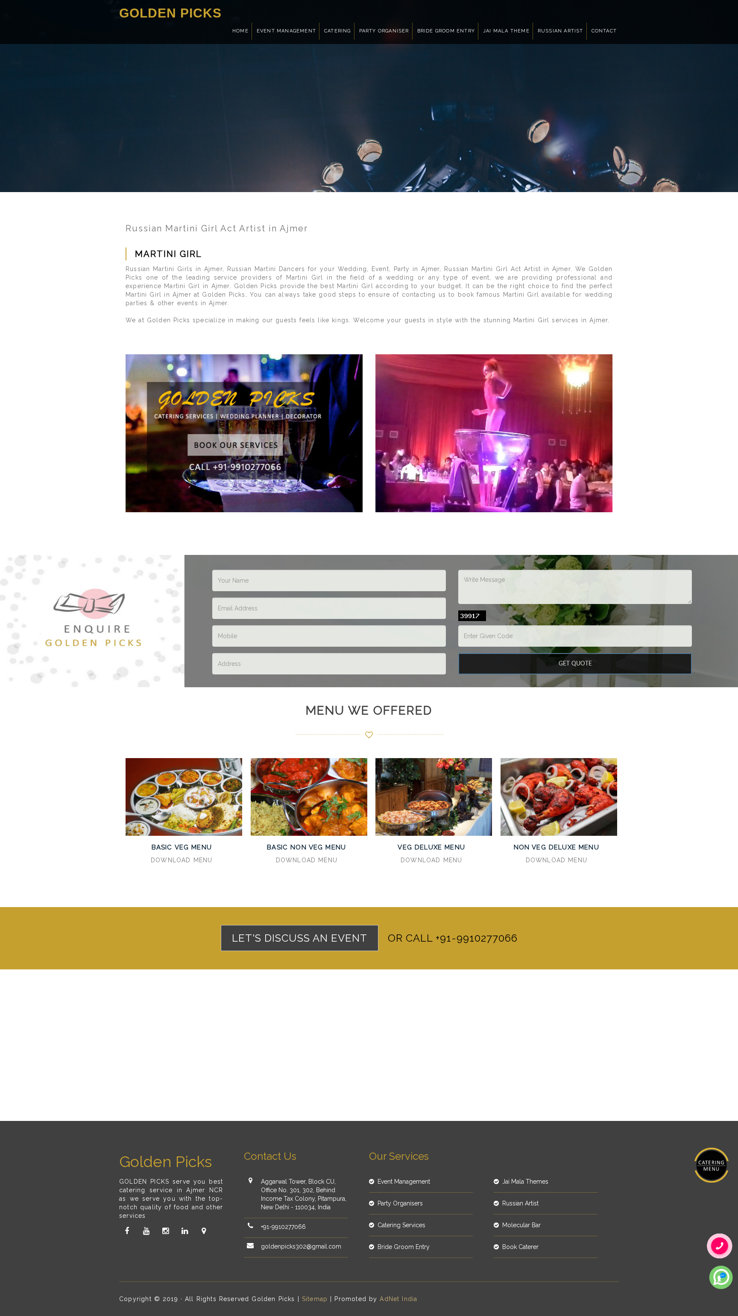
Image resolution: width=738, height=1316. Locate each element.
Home (240, 31)
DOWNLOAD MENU (181, 860)
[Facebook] (127, 1231)
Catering (337, 31)
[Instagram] (165, 1231)
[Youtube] (146, 1231)
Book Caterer (520, 1246)
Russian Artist (560, 31)
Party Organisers (400, 1203)
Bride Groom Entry (446, 31)
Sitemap (315, 1299)
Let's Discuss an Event (299, 938)
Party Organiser (384, 31)
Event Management (286, 31)
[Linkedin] (184, 1231)
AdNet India (398, 1299)
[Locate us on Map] (203, 1231)
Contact (604, 31)
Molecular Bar (521, 1225)
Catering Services (401, 1225)
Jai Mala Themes (525, 1181)
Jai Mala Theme (506, 31)
